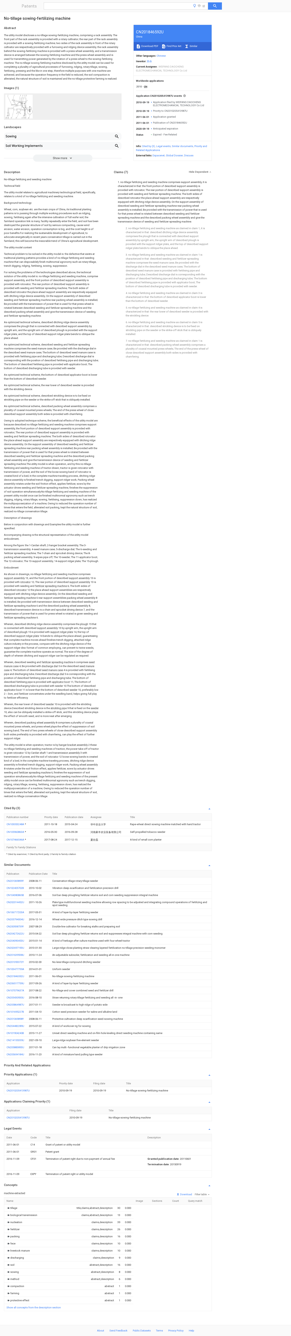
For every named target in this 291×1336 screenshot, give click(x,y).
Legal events (163, 146)
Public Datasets (142, 1330)
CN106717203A (15, 912)
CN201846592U (15, 976)
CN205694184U (15, 1054)
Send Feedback (118, 1330)
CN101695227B (15, 1011)
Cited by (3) (148, 146)
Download (186, 1194)
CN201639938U (15, 954)
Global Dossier (174, 155)
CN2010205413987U (18, 1090)
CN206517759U (15, 983)
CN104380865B (15, 895)
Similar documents (182, 146)
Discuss (188, 155)
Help (191, 1330)
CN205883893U (15, 1047)
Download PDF (149, 46)
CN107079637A (15, 990)
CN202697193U (15, 947)
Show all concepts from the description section (34, 1307)
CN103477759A (15, 969)
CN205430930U (15, 997)
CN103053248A (16, 824)
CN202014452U (15, 902)
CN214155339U (15, 1040)
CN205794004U (15, 919)
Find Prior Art (173, 46)
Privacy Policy (176, 1330)
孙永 (149, 61)
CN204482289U (15, 1026)
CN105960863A (16, 831)
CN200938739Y (15, 926)
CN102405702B (15, 888)
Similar (193, 46)
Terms (159, 1330)
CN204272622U (15, 933)
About (100, 1330)
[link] (12, 1208)
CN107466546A (16, 839)
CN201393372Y (15, 962)
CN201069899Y (15, 880)
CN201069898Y (15, 1018)
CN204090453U (15, 940)
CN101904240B (15, 1033)
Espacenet (159, 155)
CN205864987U (15, 1004)
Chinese (161, 55)
